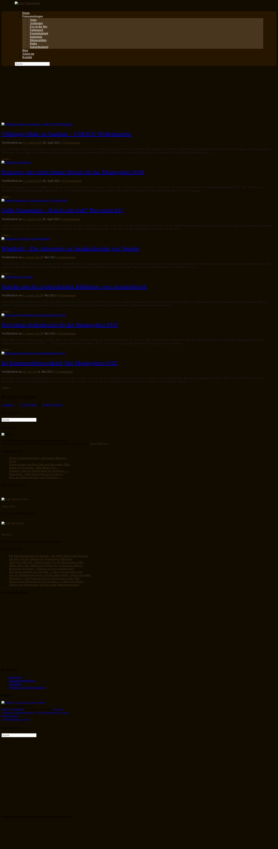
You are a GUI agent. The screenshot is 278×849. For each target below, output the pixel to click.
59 (28, 404)
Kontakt (27, 57)
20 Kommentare (72, 180)
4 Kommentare (71, 219)
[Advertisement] (139, 94)
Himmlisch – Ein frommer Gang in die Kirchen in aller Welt (44, 578)
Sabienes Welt (8, 506)
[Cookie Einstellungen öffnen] (30, 845)
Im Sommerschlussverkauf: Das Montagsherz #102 (60, 362)
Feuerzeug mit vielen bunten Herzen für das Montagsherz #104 (73, 171)
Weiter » (58, 404)
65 (51, 404)
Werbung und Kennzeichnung (27, 687)
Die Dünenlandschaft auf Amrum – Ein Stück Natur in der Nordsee (48, 555)
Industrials (36, 36)
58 (24, 404)
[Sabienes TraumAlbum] (27, 3)
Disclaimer (15, 684)
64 (47, 404)
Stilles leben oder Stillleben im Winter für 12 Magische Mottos (45, 565)
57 (20, 404)
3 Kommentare (71, 142)
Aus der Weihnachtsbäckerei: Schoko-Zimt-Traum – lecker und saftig (50, 575)
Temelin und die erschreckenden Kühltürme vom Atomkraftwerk (74, 286)
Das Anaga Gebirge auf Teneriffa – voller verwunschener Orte (45, 571)
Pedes (33, 43)
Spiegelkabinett (39, 47)
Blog (25, 50)
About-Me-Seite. (99, 443)
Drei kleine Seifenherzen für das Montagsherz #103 (60, 324)
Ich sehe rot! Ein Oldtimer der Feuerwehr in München (40, 559)
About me (28, 53)
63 (43, 404)
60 (32, 404)
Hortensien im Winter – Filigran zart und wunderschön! (41, 568)
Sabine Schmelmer (13, 709)
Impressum (15, 677)
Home (26, 13)
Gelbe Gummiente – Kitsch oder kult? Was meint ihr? (62, 210)
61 (35, 404)
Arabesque (36, 23)
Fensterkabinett (39, 33)
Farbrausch (36, 30)
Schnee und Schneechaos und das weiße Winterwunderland (44, 584)
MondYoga (7, 534)
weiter (7, 158)
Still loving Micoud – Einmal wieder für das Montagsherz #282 (46, 562)
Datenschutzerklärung (22, 680)
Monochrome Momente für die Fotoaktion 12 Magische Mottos (46, 581)
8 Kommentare (67, 295)
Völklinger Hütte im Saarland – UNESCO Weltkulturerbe (67, 133)
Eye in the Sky (38, 26)
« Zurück (7, 404)
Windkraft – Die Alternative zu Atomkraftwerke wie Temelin (70, 248)
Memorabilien (38, 40)
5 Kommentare (64, 371)
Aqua (33, 19)
